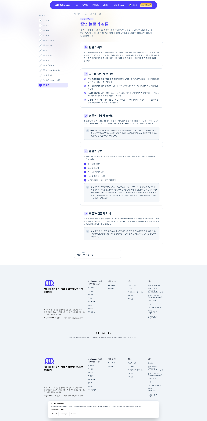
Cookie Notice (55, 409)
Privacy (62, 409)
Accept (73, 414)
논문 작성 (92, 14)
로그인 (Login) (146, 5)
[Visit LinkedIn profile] (109, 333)
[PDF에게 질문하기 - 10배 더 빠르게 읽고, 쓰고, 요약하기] (63, 5)
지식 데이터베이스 (80, 14)
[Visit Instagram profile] (103, 333)
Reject (54, 414)
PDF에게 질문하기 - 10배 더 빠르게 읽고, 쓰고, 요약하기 (119, 338)
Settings (64, 414)
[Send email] (97, 333)
